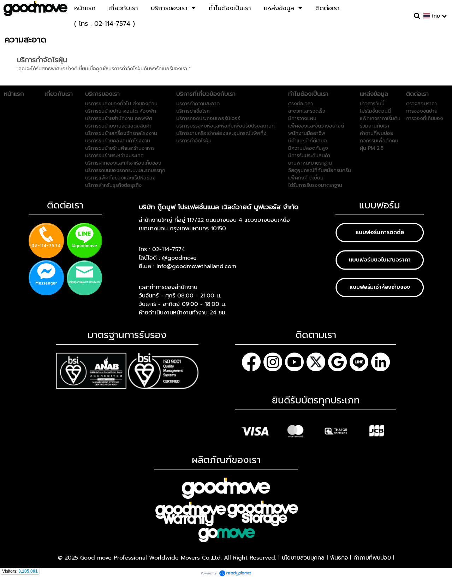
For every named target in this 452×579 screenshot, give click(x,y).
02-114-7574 (168, 249)
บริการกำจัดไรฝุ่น (42, 59)
